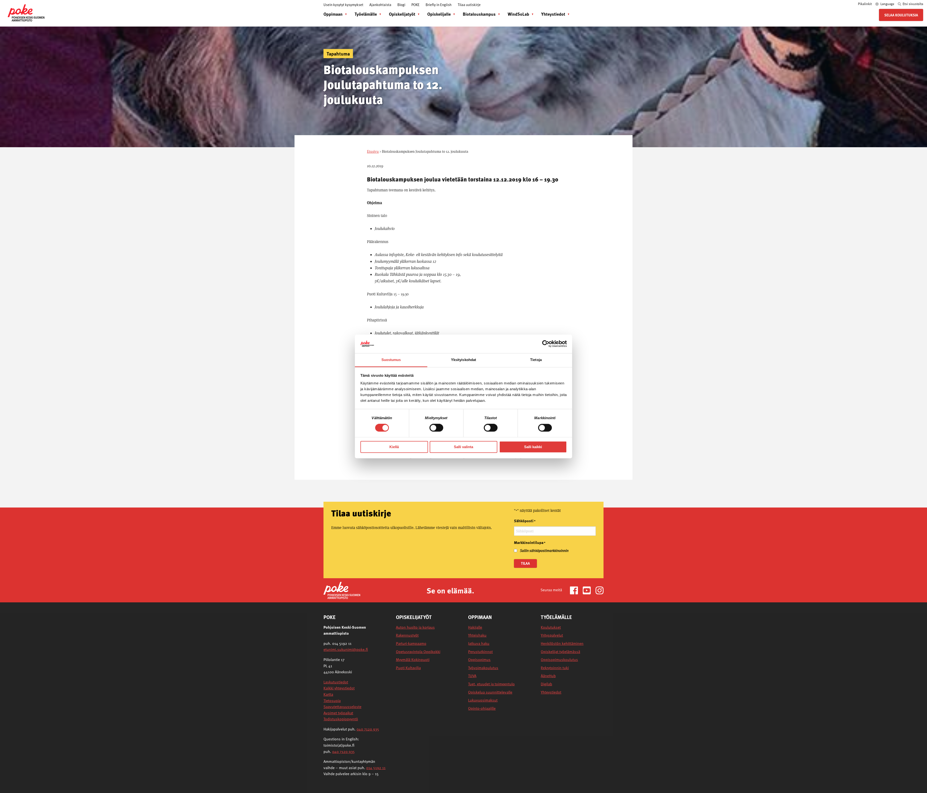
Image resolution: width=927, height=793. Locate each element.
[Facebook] (576, 589)
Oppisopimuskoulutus (559, 659)
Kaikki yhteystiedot (339, 688)
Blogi (401, 4)
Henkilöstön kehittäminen (562, 643)
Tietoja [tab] (536, 360)
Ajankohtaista (380, 4)
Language (887, 3)
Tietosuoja (332, 700)
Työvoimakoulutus (483, 668)
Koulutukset (551, 627)
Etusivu (373, 151)
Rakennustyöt (407, 635)
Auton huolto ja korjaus (415, 627)
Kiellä (394, 447)
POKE (415, 4)
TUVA (472, 676)
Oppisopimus (479, 659)
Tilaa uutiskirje (469, 4)
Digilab (546, 684)
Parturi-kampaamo (411, 643)
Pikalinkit (865, 3)
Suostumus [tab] (391, 360)
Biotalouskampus (479, 14)
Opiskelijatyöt (402, 14)
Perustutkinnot (480, 651)
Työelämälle (366, 14)
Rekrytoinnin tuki (555, 668)
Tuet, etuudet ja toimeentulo (491, 684)
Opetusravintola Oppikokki (418, 651)
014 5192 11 (376, 768)
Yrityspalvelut (552, 635)
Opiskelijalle (439, 14)
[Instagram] (600, 589)
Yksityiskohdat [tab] (463, 360)
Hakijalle (475, 627)
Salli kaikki (533, 447)
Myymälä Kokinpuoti (412, 659)
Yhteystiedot (553, 14)
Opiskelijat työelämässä (560, 651)
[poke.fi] (26, 12)
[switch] (436, 428)
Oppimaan (333, 14)
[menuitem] (334, 14)
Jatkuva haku (478, 643)
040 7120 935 (368, 729)
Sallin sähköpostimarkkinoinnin (544, 550)
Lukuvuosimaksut (483, 700)
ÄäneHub (548, 676)
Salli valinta (463, 447)
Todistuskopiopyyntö (340, 719)
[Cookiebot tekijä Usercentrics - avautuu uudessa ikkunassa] (546, 344)
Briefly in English (439, 4)
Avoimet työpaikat (338, 713)
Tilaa (525, 563)
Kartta (328, 694)
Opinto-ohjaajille (482, 708)
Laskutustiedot (335, 682)
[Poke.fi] (341, 589)
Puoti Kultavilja (408, 668)
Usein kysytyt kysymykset (343, 4)
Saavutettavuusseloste (342, 707)
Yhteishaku (477, 635)
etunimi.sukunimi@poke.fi (345, 649)
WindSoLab (518, 14)
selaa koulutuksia (901, 15)
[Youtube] (589, 589)
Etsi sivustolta (912, 3)
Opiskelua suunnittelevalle (490, 692)
